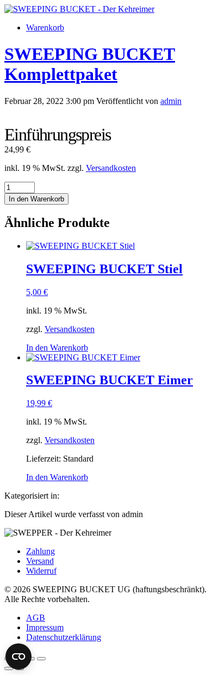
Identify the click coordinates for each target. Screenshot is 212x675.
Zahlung (40, 551)
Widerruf (41, 570)
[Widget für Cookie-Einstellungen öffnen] (18, 656)
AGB (35, 617)
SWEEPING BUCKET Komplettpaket (89, 64)
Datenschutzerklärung (63, 637)
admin (171, 101)
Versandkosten (111, 168)
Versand (40, 561)
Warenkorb (45, 27)
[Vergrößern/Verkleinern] (41, 658)
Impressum (45, 627)
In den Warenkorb (36, 199)
